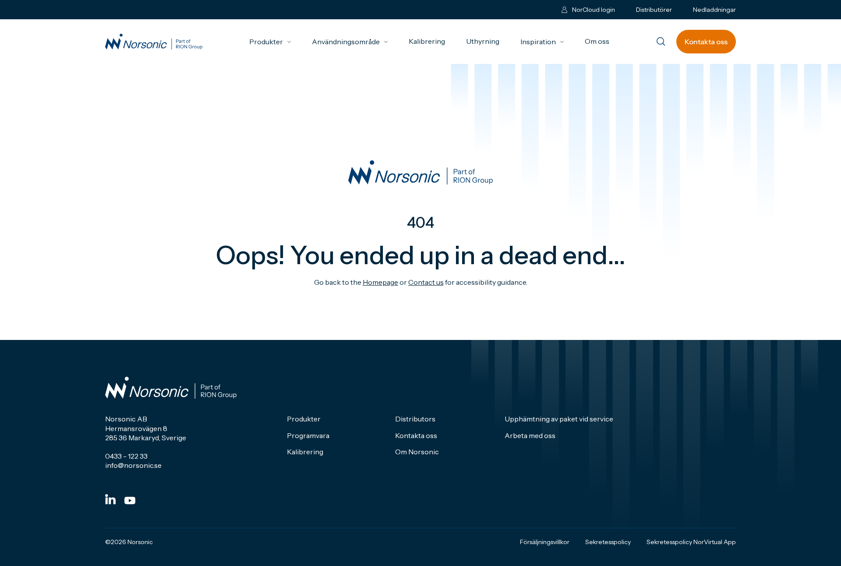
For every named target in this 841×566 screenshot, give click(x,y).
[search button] (661, 42)
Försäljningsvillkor (544, 542)
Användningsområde (350, 41)
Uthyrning (482, 41)
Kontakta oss (706, 41)
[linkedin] (110, 499)
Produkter (270, 41)
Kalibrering (427, 41)
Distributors (415, 418)
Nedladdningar (714, 10)
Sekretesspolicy (608, 542)
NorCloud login (593, 10)
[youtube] (129, 500)
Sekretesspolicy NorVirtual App (691, 542)
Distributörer (654, 10)
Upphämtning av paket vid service (559, 418)
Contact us (426, 282)
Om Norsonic (417, 451)
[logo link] (153, 42)
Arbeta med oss (530, 435)
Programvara (308, 435)
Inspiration (542, 41)
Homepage (380, 282)
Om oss (597, 41)
